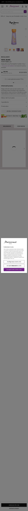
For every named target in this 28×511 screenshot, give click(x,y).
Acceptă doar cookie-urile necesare (14, 265)
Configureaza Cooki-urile (14, 261)
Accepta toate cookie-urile (14, 269)
